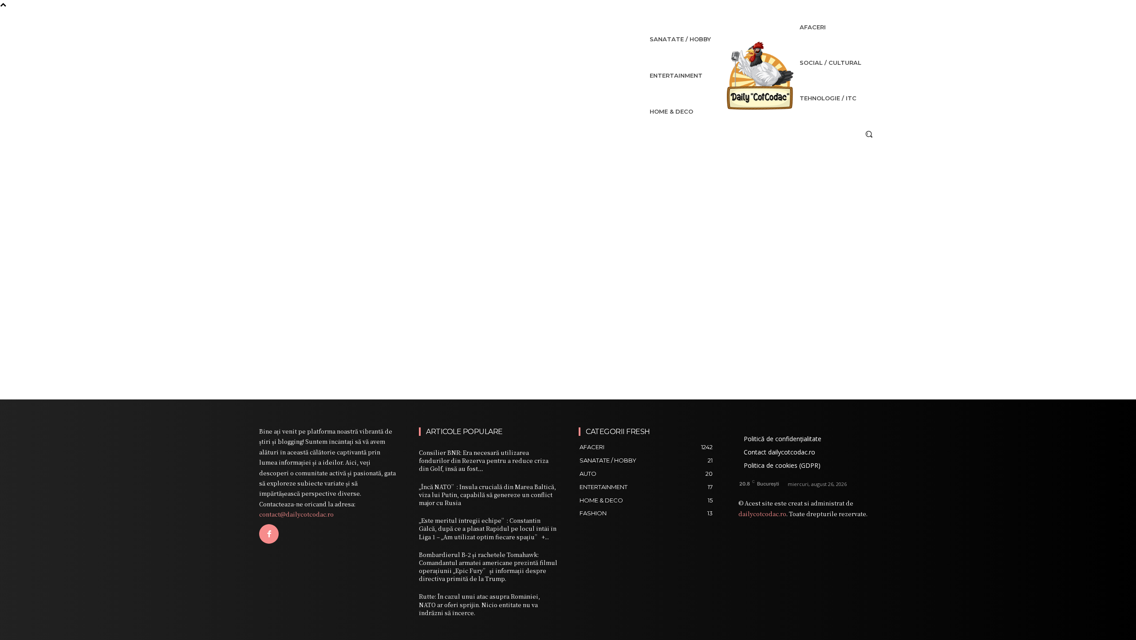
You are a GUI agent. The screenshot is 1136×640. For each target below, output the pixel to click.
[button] (869, 134)
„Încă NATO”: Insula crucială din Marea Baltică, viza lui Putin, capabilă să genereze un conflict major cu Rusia (487, 494)
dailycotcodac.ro (762, 514)
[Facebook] (269, 534)
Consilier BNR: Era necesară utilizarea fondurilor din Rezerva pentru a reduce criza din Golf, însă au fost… (483, 460)
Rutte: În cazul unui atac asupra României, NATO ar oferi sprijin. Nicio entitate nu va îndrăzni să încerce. (479, 604)
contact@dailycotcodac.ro (296, 514)
